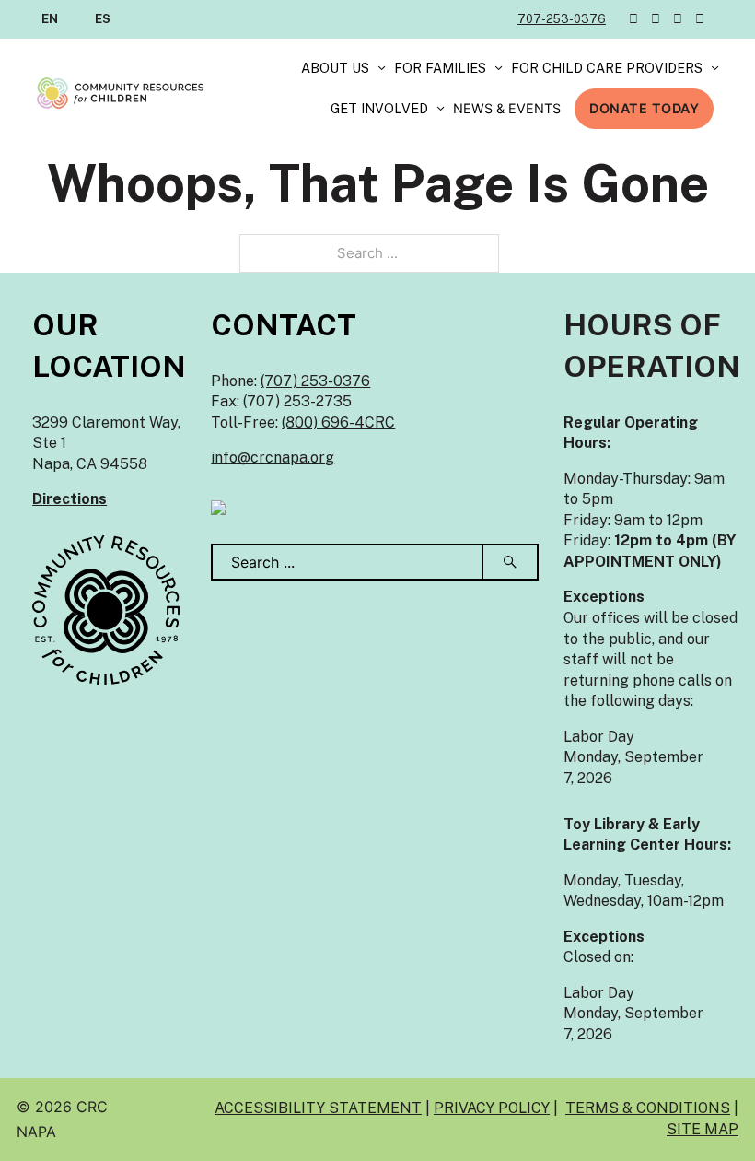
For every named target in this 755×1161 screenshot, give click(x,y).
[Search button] (511, 562)
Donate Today (644, 108)
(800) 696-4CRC (338, 422)
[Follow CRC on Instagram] (677, 19)
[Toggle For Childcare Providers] (715, 69)
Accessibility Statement (318, 1108)
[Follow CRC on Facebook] (655, 19)
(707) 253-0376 (315, 381)
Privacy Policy (492, 1108)
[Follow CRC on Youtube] (699, 19)
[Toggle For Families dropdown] (498, 69)
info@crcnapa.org (272, 457)
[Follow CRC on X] (633, 19)
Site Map (702, 1129)
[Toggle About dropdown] (381, 69)
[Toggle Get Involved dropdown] (440, 109)
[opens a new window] (218, 506)
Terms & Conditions (647, 1108)
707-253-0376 (561, 19)
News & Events (507, 108)
